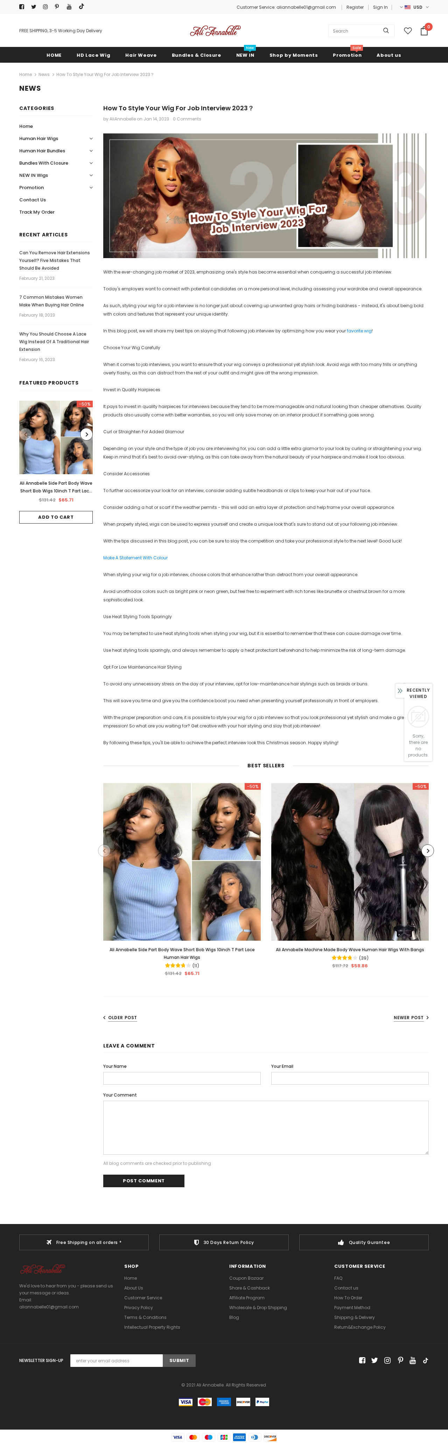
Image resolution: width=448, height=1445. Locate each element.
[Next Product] (86, 434)
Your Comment (120, 1095)
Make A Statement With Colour (135, 558)
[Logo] (215, 30)
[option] (56, 462)
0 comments (187, 119)
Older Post (122, 1018)
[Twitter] (35, 6)
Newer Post (409, 1018)
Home (25, 74)
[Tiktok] (83, 6)
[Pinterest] (59, 6)
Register (355, 7)
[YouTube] (71, 6)
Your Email (282, 1066)
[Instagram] (47, 6)
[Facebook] (23, 6)
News (44, 74)
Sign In (380, 7)
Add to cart (56, 517)
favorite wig (359, 331)
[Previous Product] (25, 434)
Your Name (115, 1066)
